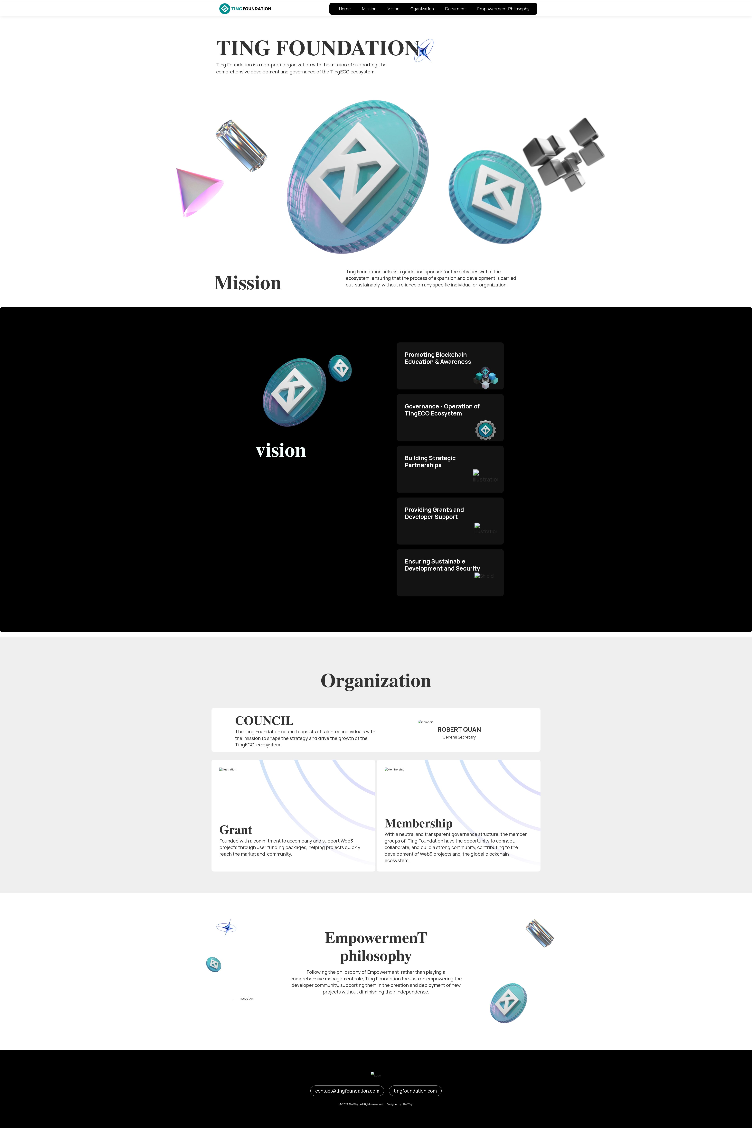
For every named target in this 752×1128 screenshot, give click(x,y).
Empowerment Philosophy (503, 8)
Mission (369, 8)
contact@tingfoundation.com (347, 1090)
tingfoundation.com (415, 1090)
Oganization (422, 8)
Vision (394, 8)
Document (455, 8)
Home (345, 8)
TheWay (407, 1104)
